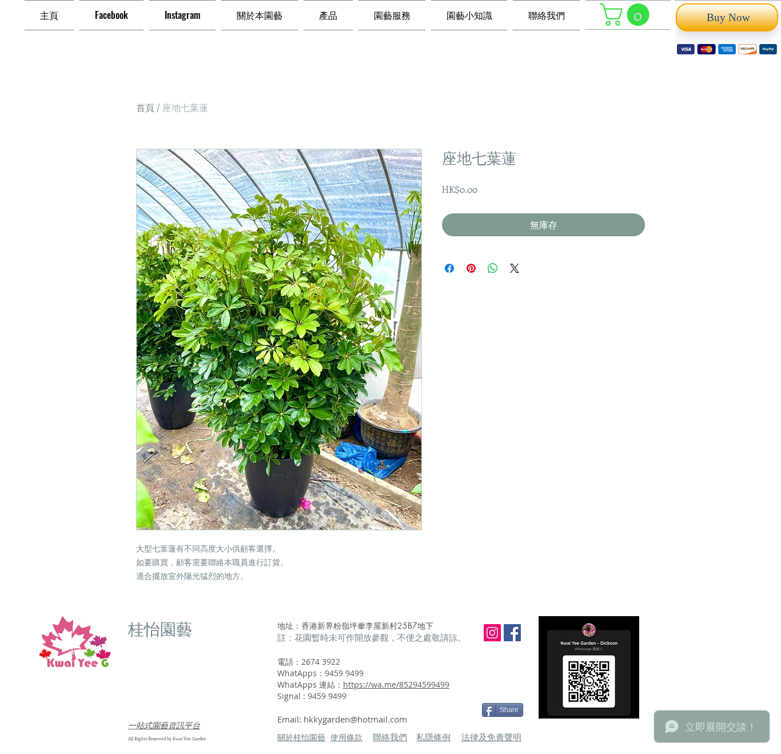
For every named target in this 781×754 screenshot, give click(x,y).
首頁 (145, 106)
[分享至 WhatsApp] (493, 267)
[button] (627, 14)
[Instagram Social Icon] (492, 631)
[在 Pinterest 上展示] (471, 267)
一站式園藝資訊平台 (164, 724)
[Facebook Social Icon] (512, 631)
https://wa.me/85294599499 (396, 683)
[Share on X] (514, 267)
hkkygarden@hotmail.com (355, 718)
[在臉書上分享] (449, 267)
